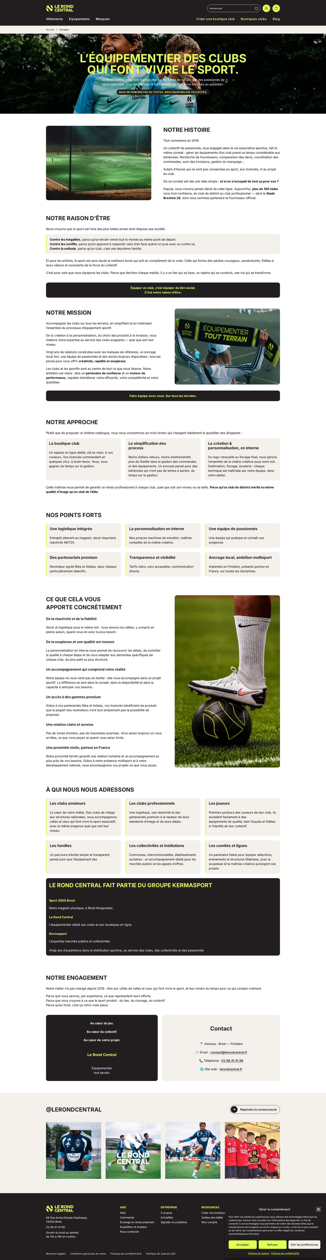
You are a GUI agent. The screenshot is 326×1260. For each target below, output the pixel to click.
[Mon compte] (266, 8)
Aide (123, 1207)
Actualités (167, 1217)
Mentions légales (56, 1253)
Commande (127, 1217)
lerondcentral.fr (231, 1069)
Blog (276, 19)
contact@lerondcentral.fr (229, 1052)
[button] (318, 1209)
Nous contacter (129, 1231)
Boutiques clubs (254, 19)
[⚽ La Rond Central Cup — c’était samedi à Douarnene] (252, 1150)
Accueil (50, 29)
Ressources (210, 1207)
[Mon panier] (276, 8)
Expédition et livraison (133, 1226)
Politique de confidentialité (285, 1253)
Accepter (242, 1244)
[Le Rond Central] (59, 8)
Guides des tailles (212, 1217)
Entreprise (169, 1207)
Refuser (272, 1244)
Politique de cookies (258, 1253)
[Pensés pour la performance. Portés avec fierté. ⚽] (73, 1150)
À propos (166, 1212)
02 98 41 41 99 (55, 1227)
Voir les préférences (304, 1244)
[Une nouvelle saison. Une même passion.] (133, 1150)
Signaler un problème (174, 1222)
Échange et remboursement (137, 1222)
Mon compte (209, 1222)
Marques (103, 19)
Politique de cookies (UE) (160, 1253)
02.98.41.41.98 (232, 1060)
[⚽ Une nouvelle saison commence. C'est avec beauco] (192, 1150)
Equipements (79, 19)
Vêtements (54, 19)
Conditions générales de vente (88, 1253)
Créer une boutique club (215, 19)
